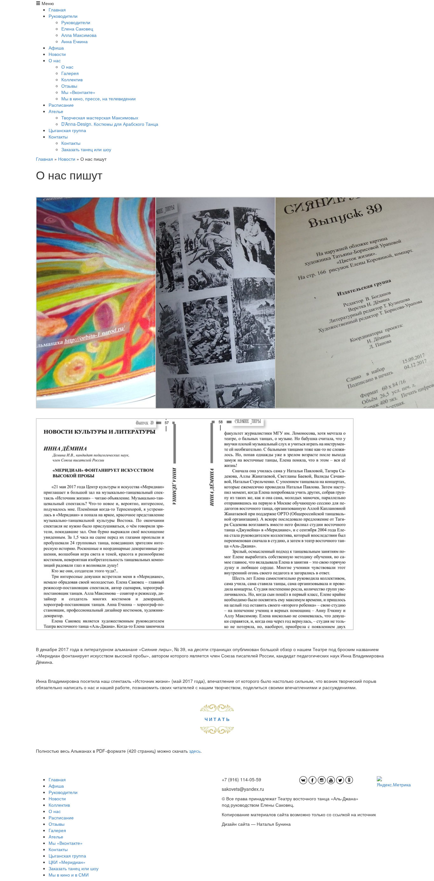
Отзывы (69, 86)
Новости (57, 54)
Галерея (70, 73)
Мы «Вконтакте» (78, 92)
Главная (57, 9)
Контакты (58, 136)
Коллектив (72, 79)
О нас (55, 60)
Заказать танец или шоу (86, 149)
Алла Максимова (79, 35)
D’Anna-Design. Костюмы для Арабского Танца (109, 124)
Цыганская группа (67, 130)
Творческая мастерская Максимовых (99, 117)
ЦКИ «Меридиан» (67, 862)
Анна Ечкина (74, 41)
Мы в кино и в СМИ (69, 874)
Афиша (56, 47)
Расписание (61, 105)
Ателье (56, 111)
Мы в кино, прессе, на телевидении (98, 98)
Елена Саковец (77, 28)
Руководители (63, 16)
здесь (194, 751)
